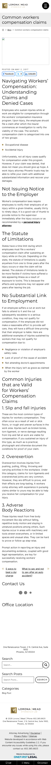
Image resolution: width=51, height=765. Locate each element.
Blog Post (6, 693)
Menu (45, 7)
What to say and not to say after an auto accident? (33, 572)
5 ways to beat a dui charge (11, 572)
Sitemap (33, 736)
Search (42, 679)
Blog (9, 30)
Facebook (8, 74)
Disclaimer (35, 733)
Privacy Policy (20, 736)
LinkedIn (30, 74)
